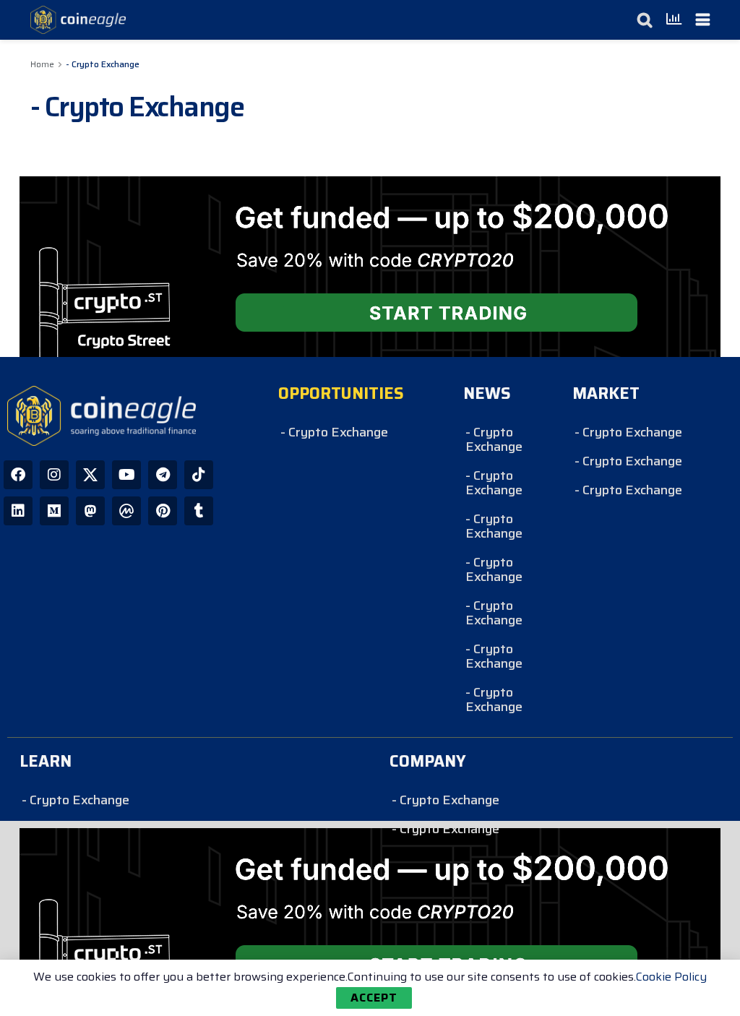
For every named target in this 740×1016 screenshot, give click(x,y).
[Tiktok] (198, 474)
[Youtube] (126, 474)
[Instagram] (54, 474)
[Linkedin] (18, 510)
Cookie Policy (671, 977)
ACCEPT (373, 998)
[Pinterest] (162, 510)
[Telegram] (162, 474)
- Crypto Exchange (102, 64)
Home (42, 64)
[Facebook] (18, 474)
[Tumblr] (198, 510)
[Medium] (54, 510)
